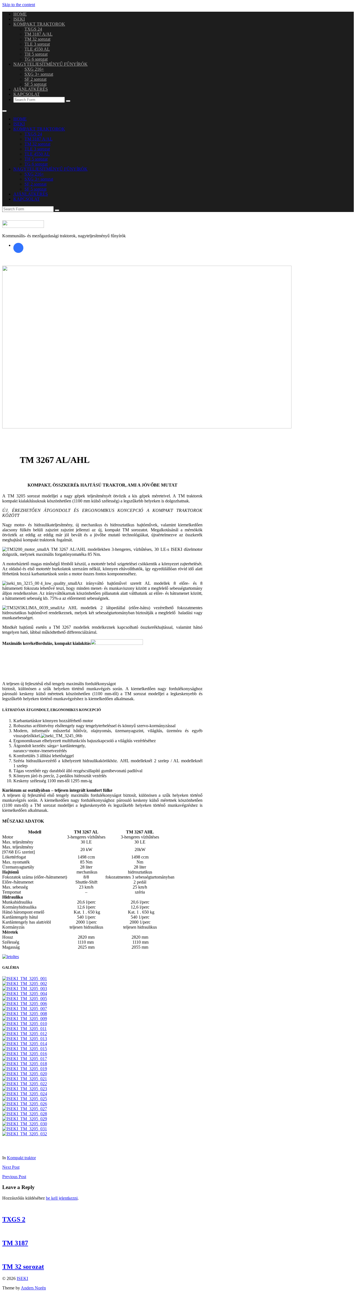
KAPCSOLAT (26, 94)
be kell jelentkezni (62, 1198)
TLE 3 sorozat (37, 44)
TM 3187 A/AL (38, 34)
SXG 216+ (34, 69)
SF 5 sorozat (35, 84)
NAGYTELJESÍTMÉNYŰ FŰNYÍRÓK (50, 64)
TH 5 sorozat (36, 54)
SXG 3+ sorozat (38, 74)
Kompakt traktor (21, 1157)
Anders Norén (33, 1288)
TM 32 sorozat (37, 39)
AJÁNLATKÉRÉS (30, 89)
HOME (20, 14)
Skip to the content (18, 4)
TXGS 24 (33, 29)
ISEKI (19, 19)
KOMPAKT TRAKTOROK (39, 24)
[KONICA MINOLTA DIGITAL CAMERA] (24, 1083)
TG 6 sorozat (36, 59)
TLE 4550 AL (37, 49)
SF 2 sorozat (35, 79)
